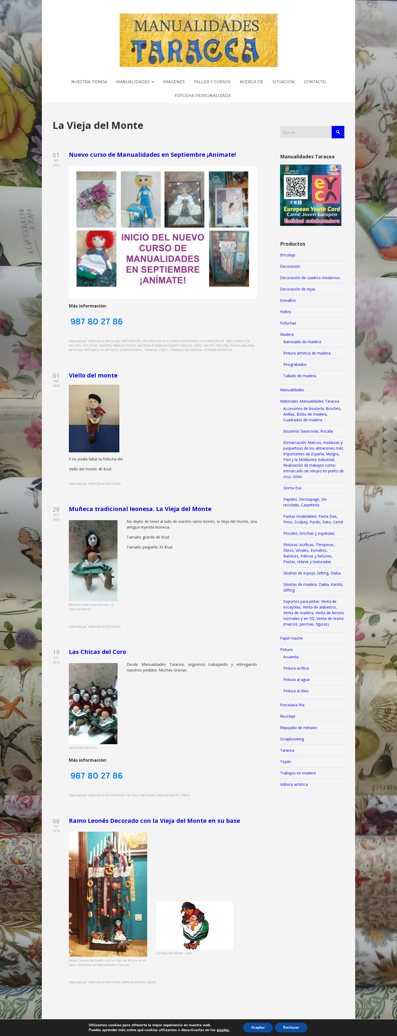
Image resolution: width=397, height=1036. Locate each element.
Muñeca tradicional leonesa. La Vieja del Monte (140, 508)
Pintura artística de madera (307, 353)
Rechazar (291, 1027)
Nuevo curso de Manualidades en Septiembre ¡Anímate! (152, 154)
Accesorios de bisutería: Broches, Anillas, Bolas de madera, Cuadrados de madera (312, 414)
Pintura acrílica (296, 668)
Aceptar (258, 1027)
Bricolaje (287, 255)
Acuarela (290, 656)
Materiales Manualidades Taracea (309, 401)
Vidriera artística (294, 784)
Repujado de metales (298, 727)
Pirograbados (295, 364)
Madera (287, 334)
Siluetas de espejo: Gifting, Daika (312, 573)
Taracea (287, 750)
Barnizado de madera (302, 341)
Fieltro (285, 311)
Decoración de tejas (297, 289)
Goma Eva (292, 487)
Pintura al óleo (296, 690)
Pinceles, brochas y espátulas (309, 533)
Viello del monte (93, 375)
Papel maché (291, 638)
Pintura (286, 649)
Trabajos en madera (298, 773)
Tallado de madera (299, 375)
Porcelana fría (292, 704)
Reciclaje (287, 716)
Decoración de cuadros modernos (310, 277)
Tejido (285, 761)
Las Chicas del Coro (97, 651)
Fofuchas (288, 323)
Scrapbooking (292, 738)
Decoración (290, 266)
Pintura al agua (296, 679)
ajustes (223, 1030)
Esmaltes (288, 300)
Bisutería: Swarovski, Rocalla (308, 431)
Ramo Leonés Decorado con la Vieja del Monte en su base (154, 820)
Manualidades (292, 389)
